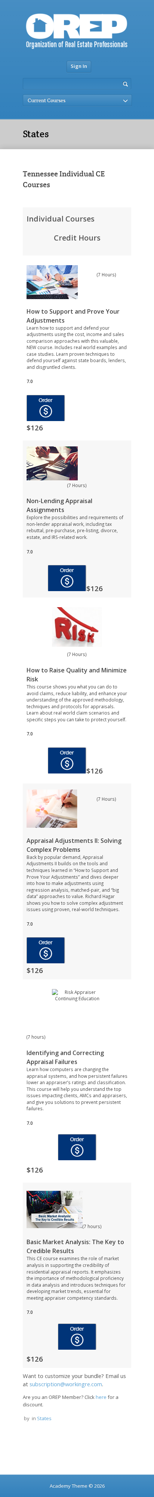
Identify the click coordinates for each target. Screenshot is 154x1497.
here (102, 1397)
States (44, 1418)
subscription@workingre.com (66, 1384)
